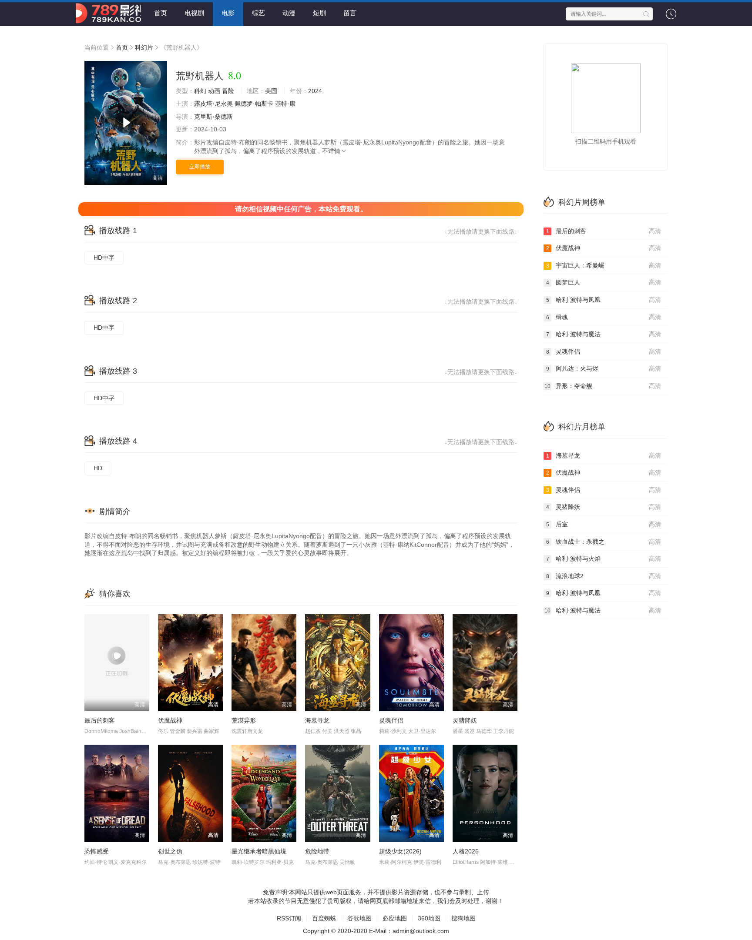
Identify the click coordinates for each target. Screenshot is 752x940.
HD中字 (104, 257)
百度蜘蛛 (324, 918)
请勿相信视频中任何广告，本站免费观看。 (301, 209)
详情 (334, 150)
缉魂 (603, 317)
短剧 (319, 13)
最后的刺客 (99, 720)
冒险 (228, 90)
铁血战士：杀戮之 (603, 541)
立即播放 (199, 167)
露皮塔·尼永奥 (213, 103)
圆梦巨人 (603, 282)
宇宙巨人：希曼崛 (603, 265)
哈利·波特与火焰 (603, 558)
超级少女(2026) (400, 851)
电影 (228, 13)
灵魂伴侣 (391, 720)
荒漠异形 (244, 720)
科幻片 (144, 47)
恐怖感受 (96, 851)
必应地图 (395, 918)
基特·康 (285, 103)
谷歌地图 (359, 918)
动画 (214, 90)
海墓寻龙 (317, 720)
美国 (271, 90)
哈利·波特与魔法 (603, 334)
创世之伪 (170, 851)
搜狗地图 (463, 918)
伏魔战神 (170, 720)
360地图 (429, 918)
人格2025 (466, 851)
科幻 (200, 90)
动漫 (288, 13)
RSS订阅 (289, 918)
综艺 (258, 13)
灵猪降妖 (465, 720)
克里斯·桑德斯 (213, 116)
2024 (315, 90)
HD (98, 468)
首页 (160, 13)
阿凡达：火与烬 (603, 368)
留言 (349, 13)
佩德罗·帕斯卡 (254, 103)
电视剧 (194, 13)
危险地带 (317, 851)
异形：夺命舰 (602, 385)
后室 (603, 524)
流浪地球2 (603, 575)
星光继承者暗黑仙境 (259, 851)
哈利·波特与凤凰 (603, 299)
